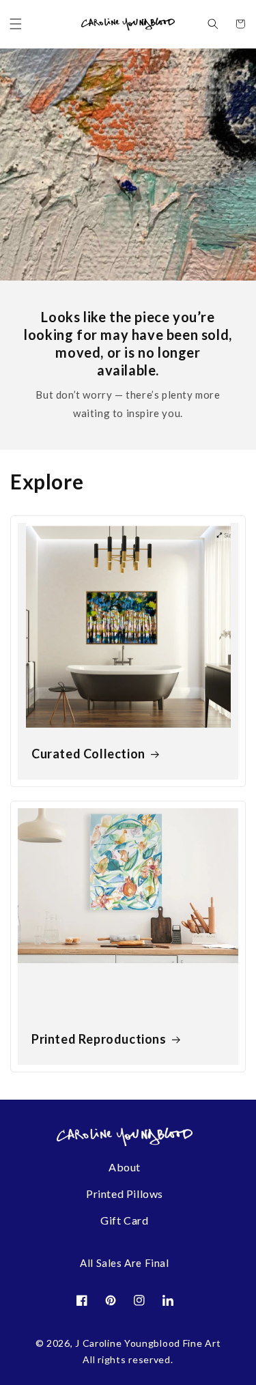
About (125, 1166)
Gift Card (124, 1220)
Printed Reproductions (99, 1038)
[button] (15, 24)
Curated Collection (88, 753)
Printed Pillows (124, 1193)
